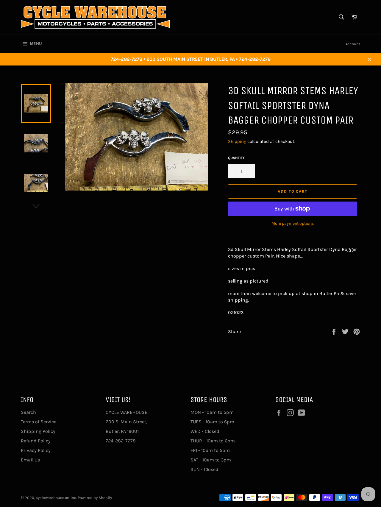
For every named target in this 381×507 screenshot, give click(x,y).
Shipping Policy (38, 431)
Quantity (236, 158)
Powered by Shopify (95, 497)
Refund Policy (36, 441)
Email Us (30, 460)
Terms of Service (38, 422)
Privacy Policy (36, 450)
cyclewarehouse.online (56, 497)
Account (353, 44)
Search (28, 412)
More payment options (292, 223)
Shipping (237, 141)
